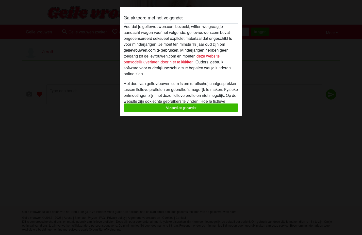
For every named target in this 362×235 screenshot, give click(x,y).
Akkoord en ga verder (181, 107)
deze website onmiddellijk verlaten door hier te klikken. (172, 59)
